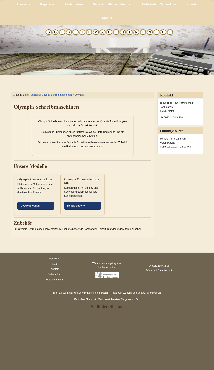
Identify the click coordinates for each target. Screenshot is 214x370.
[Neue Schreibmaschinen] (129, 4)
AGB (54, 263)
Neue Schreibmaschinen (110, 4)
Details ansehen (30, 205)
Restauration (74, 4)
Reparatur (47, 4)
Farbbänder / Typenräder (158, 4)
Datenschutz (55, 274)
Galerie (107, 17)
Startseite (23, 4)
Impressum (55, 258)
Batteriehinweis (54, 279)
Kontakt (192, 4)
